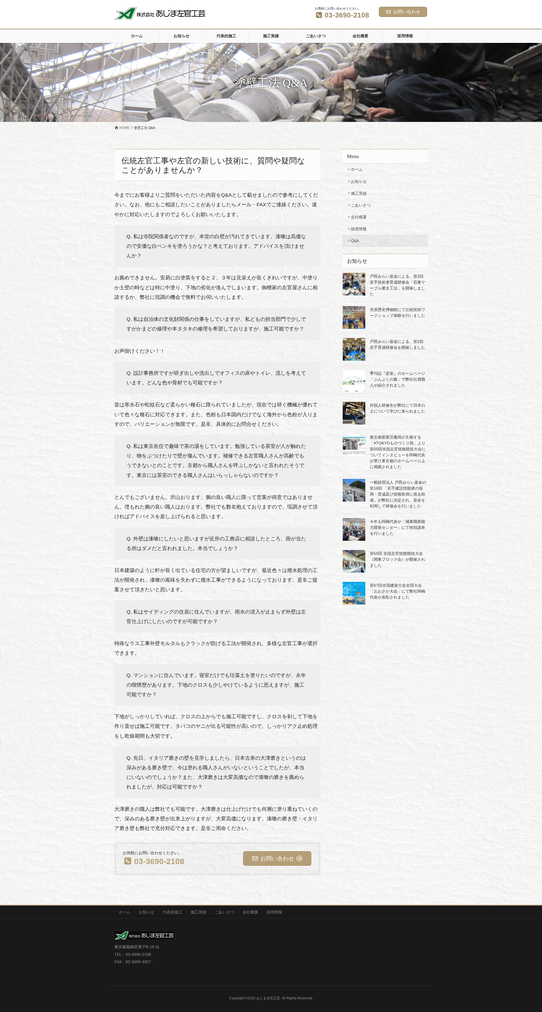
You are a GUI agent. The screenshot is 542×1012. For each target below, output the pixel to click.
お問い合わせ (406, 11)
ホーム (357, 169)
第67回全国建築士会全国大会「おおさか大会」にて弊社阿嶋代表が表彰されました (397, 591)
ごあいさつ (361, 205)
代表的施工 (172, 912)
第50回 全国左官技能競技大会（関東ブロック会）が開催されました (397, 559)
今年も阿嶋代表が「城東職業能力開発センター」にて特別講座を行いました (397, 527)
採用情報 (359, 229)
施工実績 (359, 193)
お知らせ (359, 181)
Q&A (355, 240)
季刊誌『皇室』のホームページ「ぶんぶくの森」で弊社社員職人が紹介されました (397, 379)
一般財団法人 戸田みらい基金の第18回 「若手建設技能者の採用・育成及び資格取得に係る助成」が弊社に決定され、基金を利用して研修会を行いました (398, 494)
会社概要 (359, 217)
